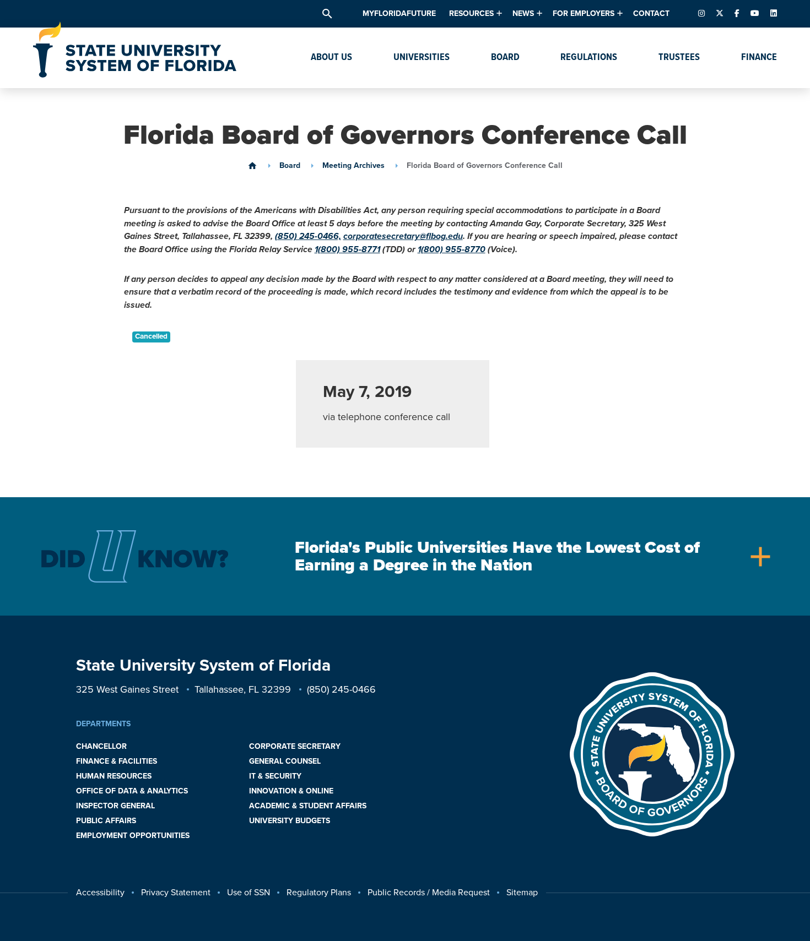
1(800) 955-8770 (451, 249)
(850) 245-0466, (308, 236)
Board (289, 166)
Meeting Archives (353, 166)
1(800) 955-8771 (347, 249)
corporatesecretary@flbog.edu (403, 236)
